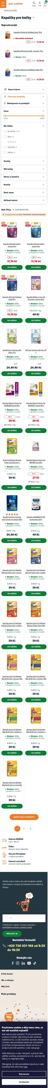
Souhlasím (24, 1082)
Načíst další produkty (24, 817)
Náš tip (11, 152)
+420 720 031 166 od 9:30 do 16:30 (26, 948)
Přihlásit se (12, 933)
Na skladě (13, 131)
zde (25, 1066)
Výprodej (12, 147)
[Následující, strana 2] (24, 828)
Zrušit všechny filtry (22, 209)
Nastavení (24, 1074)
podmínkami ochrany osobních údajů (17, 927)
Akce (10, 136)
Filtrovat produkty (16, 96)
